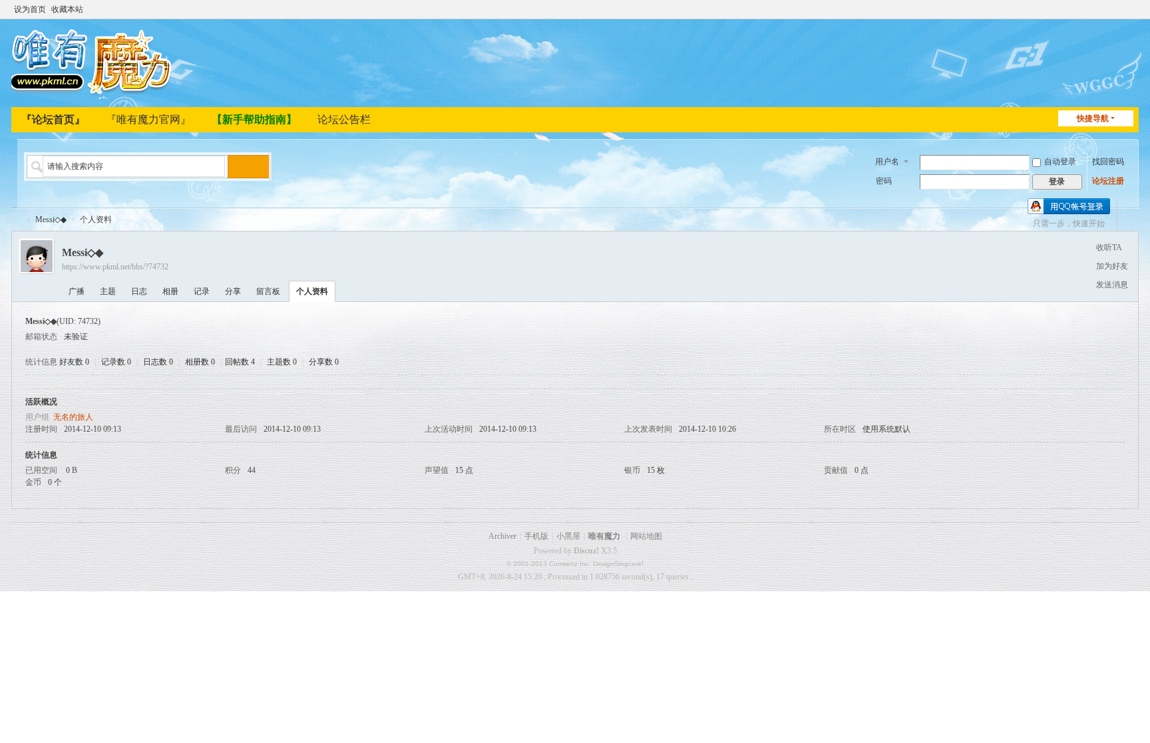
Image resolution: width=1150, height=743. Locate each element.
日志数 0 (158, 362)
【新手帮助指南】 (254, 119)
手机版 (536, 536)
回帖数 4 (240, 362)
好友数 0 (74, 362)
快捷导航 (1093, 118)
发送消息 (1112, 284)
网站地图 (646, 536)
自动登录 (1060, 161)
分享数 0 (324, 362)
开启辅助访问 (1120, 9)
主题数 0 (282, 362)
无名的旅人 (73, 417)
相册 (170, 291)
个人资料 (312, 291)
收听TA (1109, 247)
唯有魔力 (604, 536)
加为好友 (1112, 266)
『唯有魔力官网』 (148, 119)
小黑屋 (568, 536)
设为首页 (30, 9)
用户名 (887, 161)
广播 (77, 291)
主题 (108, 291)
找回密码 (1108, 161)
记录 (202, 291)
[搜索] (239, 167)
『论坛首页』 (53, 119)
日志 (139, 291)
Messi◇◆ (51, 219)
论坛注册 (1108, 181)
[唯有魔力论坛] (94, 62)
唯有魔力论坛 (16, 219)
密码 (884, 181)
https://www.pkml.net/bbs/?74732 (115, 266)
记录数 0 (116, 362)
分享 (233, 291)
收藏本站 (67, 9)
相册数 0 (200, 362)
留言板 (268, 291)
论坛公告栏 (344, 119)
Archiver (502, 536)
